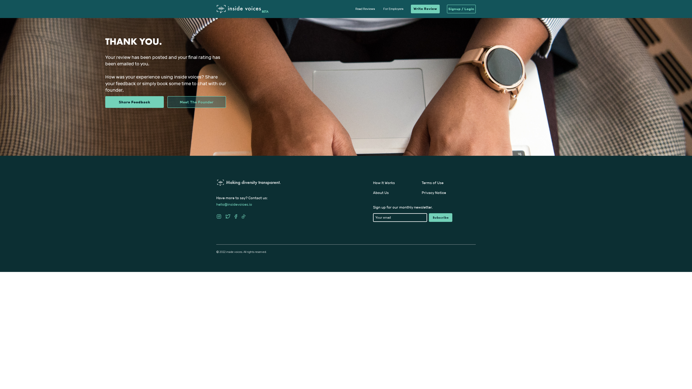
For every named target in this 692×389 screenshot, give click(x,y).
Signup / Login (461, 9)
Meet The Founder (197, 102)
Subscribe (441, 217)
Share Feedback (134, 102)
